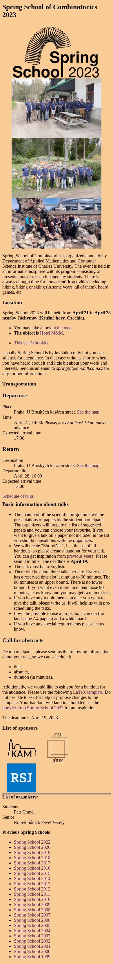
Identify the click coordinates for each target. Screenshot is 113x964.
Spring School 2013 (32, 883)
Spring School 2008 (32, 909)
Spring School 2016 (32, 868)
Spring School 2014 (32, 878)
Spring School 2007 (32, 914)
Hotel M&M (51, 332)
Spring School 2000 (32, 951)
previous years (80, 556)
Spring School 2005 (32, 925)
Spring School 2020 (32, 847)
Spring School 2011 (32, 894)
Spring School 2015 (32, 873)
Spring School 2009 (32, 904)
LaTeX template (88, 692)
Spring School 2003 (32, 935)
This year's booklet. (32, 342)
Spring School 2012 (32, 888)
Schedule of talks (18, 496)
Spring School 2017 (32, 862)
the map (64, 327)
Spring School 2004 (32, 930)
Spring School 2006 (32, 920)
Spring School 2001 (32, 946)
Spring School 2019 (32, 852)
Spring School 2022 (32, 842)
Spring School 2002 (32, 941)
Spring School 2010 (32, 899)
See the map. (89, 412)
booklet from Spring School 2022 (32, 707)
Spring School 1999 (32, 956)
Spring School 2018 (32, 857)
